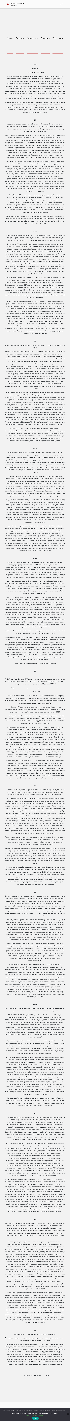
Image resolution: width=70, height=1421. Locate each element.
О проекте (45, 38)
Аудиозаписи (32, 38)
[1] (21, 1375)
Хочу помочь (57, 38)
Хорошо (35, 1418)
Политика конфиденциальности (35, 1415)
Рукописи (20, 38)
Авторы (10, 38)
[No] (68, 1414)
